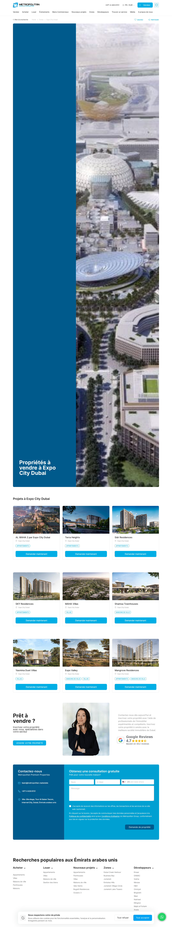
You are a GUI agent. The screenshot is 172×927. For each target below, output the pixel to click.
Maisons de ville (123, 612)
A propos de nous (145, 12)
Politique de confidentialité (80, 816)
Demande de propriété (139, 827)
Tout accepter (142, 917)
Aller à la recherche (21, 20)
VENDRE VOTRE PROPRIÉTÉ (29, 743)
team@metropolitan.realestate (35, 783)
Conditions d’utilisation (110, 816)
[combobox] (125, 782)
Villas (68, 612)
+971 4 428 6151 (29, 791)
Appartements (23, 546)
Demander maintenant (36, 554)
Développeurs (103, 12)
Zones (91, 12)
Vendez (146, 5)
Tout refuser (123, 917)
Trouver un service (119, 12)
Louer (34, 12)
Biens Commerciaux (60, 12)
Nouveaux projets (79, 12)
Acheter (25, 12)
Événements (44, 12)
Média (132, 12)
